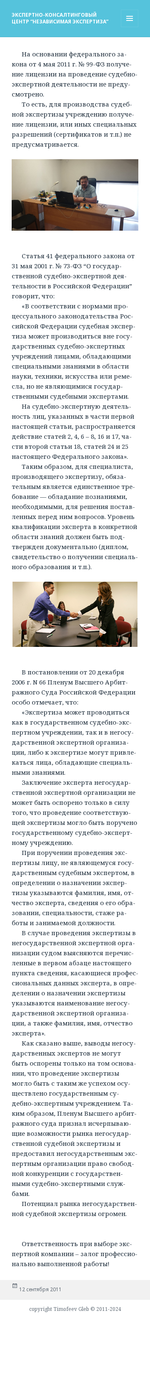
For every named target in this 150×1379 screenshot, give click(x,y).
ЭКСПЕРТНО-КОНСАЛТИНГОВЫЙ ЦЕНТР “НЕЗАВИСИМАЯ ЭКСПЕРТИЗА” (60, 18)
